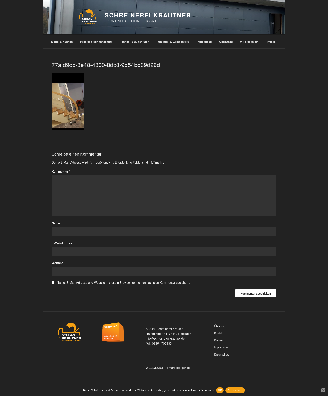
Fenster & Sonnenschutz (96, 41)
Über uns (219, 326)
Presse (271, 41)
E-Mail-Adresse (62, 243)
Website (57, 263)
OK (220, 390)
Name (56, 223)
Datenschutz (221, 354)
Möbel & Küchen (62, 41)
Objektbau (226, 41)
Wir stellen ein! (249, 41)
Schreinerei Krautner (148, 15)
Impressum (221, 347)
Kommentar (61, 171)
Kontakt (218, 333)
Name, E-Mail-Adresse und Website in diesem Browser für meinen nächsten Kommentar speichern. (123, 282)
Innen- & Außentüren (135, 41)
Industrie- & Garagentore (173, 41)
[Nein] (323, 390)
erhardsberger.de (178, 367)
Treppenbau (204, 41)
